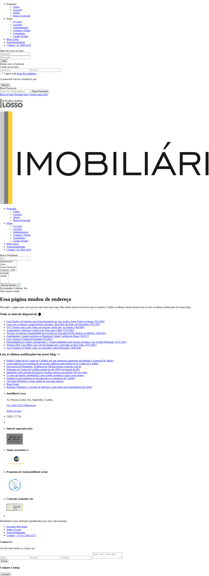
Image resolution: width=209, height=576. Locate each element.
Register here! (22, 94)
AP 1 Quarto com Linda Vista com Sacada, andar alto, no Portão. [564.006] (45, 327)
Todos (16, 7)
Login (3, 61)
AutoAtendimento (16, 42)
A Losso (17, 21)
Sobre (10, 223)
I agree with (20, 73)
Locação (17, 9)
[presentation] (8, 261)
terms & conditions (26, 73)
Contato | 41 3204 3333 (19, 45)
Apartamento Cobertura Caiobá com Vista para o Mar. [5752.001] (40, 330)
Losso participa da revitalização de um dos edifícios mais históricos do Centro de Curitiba (52, 363)
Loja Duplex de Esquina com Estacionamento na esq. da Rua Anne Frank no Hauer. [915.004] (56, 321)
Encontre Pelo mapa (17, 526)
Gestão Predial (20, 36)
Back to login (7, 94)
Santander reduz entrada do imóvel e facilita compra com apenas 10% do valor (47, 372)
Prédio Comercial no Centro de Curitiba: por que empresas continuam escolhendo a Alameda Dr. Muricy (60, 360)
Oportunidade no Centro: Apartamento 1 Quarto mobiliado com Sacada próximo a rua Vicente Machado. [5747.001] (67, 342)
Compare (5, 574)
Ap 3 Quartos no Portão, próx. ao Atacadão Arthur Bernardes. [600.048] (44, 347)
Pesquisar (11, 208)
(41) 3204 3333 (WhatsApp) (21, 405)
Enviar (4, 561)
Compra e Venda (21, 30)
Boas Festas (13, 384)
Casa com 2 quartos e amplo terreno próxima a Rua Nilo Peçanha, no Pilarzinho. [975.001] (53, 324)
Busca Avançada (21, 15)
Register (5, 85)
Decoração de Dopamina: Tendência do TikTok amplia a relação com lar (44, 366)
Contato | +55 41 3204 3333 (21, 535)
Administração (20, 27)
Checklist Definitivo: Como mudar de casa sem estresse (35, 381)
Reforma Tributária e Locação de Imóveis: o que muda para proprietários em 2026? (49, 387)
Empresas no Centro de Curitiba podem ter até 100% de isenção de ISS (43, 369)
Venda (16, 12)
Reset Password (40, 91)
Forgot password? (39, 94)
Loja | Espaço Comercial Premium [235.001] (30, 339)
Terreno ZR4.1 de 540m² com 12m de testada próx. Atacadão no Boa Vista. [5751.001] (51, 345)
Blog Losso (12, 39)
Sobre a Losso (14, 411)
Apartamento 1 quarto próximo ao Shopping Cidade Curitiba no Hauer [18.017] (48, 336)
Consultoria (19, 33)
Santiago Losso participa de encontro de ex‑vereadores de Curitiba (41, 378)
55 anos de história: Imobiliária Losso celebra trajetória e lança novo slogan (45, 375)
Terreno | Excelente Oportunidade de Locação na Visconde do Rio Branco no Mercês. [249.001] (56, 333)
